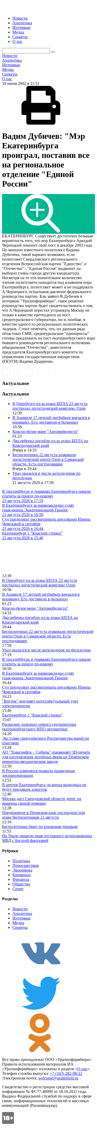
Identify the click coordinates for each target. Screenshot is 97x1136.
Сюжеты (20, 37)
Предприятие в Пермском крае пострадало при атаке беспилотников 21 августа (43, 814)
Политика (21, 861)
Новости (20, 18)
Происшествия (25, 865)
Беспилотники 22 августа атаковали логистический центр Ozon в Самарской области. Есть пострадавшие (48, 459)
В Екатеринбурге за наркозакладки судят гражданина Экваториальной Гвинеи (38, 675)
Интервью (21, 27)
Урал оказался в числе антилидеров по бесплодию (46, 650)
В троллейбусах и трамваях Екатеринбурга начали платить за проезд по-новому (46, 661)
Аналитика (22, 23)
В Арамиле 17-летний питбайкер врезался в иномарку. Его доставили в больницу (51, 419)
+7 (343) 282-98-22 (66, 1073)
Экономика (22, 870)
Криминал (21, 875)
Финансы (20, 879)
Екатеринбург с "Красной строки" (32, 715)
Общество (21, 884)
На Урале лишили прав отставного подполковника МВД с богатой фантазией (47, 838)
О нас (17, 41)
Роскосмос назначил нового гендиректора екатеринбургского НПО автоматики (39, 726)
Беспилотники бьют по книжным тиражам (40, 826)
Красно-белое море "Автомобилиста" (45, 431)
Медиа (18, 32)
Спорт (18, 889)
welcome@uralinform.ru (58, 1078)
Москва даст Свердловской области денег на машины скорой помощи (41, 800)
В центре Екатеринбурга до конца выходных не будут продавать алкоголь (44, 787)
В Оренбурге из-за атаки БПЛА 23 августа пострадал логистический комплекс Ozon (49, 405)
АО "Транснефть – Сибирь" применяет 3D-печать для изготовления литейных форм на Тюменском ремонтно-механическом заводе (46, 757)
